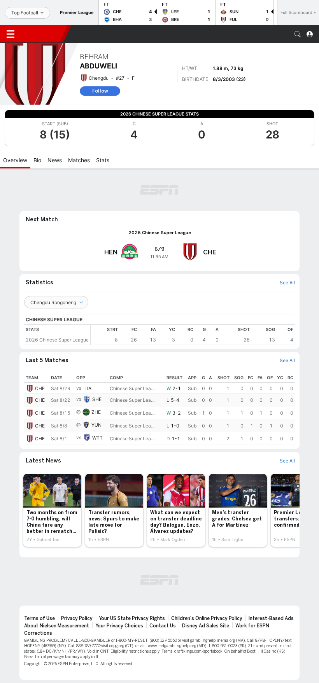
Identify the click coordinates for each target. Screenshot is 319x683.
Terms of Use (39, 618)
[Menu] (10, 34)
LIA (87, 388)
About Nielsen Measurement (56, 626)
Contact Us (162, 626)
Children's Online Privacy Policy (206, 618)
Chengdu (99, 78)
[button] (297, 34)
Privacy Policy (77, 618)
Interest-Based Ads (271, 618)
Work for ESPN (252, 626)
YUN (96, 425)
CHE (40, 388)
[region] (193, 334)
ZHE (96, 412)
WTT (97, 438)
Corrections (38, 633)
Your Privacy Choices (119, 626)
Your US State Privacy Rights (132, 618)
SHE (97, 399)
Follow (100, 91)
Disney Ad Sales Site (205, 626)
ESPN (42, 33)
